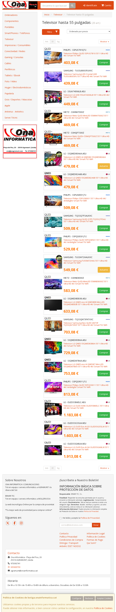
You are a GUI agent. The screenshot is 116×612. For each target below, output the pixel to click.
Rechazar (89, 598)
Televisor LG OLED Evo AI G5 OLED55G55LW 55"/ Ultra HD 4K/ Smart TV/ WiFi (86, 427)
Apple (7, 105)
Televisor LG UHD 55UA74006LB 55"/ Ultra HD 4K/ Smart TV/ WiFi (87, 96)
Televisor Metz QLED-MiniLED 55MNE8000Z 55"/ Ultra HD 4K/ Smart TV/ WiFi (86, 282)
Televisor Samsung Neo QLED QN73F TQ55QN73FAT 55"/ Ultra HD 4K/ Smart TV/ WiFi (85, 324)
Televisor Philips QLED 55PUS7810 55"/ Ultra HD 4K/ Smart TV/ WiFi (86, 54)
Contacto (64, 533)
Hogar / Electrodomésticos (18, 87)
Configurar (76, 598)
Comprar (103, 62)
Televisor (9, 39)
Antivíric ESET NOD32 (70, 546)
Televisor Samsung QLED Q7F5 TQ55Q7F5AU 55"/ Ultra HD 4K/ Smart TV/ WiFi (85, 220)
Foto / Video (11, 81)
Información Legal (96, 533)
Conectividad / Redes (15, 51)
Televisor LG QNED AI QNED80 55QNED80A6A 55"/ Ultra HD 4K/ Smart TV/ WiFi (85, 158)
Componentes (12, 21)
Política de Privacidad (91, 511)
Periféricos (10, 69)
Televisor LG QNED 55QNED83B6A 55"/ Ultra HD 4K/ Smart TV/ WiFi (86, 344)
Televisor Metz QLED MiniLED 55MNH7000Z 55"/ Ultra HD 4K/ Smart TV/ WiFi (86, 116)
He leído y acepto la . (81, 518)
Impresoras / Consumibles (17, 45)
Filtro (49, 31)
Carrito (107, 5)
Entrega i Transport (69, 543)
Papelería (9, 93)
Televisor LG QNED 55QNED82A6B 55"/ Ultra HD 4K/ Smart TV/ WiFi (86, 178)
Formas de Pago (95, 539)
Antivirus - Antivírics (14, 111)
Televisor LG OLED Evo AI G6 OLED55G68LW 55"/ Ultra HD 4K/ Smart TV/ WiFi (86, 448)
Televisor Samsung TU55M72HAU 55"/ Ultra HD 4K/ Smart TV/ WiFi (85, 261)
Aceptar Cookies (104, 598)
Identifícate (91, 5)
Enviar (96, 525)
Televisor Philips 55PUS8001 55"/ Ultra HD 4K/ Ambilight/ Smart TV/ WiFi (85, 199)
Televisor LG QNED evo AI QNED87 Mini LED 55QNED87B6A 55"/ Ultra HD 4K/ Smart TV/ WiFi (85, 365)
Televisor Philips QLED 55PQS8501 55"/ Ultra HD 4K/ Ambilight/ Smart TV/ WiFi (86, 241)
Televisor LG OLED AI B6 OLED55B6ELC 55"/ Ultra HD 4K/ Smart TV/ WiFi (86, 406)
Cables (8, 63)
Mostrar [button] (104, 41)
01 (53, 41)
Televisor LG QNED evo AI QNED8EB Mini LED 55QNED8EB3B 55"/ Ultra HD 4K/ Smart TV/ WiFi (85, 303)
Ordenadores (11, 15)
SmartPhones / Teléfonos (17, 33)
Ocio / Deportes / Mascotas (18, 99)
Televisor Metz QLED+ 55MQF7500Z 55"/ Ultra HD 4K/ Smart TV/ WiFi (86, 137)
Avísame (104, 166)
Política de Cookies (103, 608)
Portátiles (9, 27)
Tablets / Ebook (12, 75)
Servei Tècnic (11, 117)
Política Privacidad (68, 536)
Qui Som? (91, 543)
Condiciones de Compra (71, 539)
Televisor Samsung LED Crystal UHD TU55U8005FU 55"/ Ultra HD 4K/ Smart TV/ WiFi (85, 75)
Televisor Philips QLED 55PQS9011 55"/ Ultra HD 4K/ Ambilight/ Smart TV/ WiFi (86, 386)
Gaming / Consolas (14, 57)
